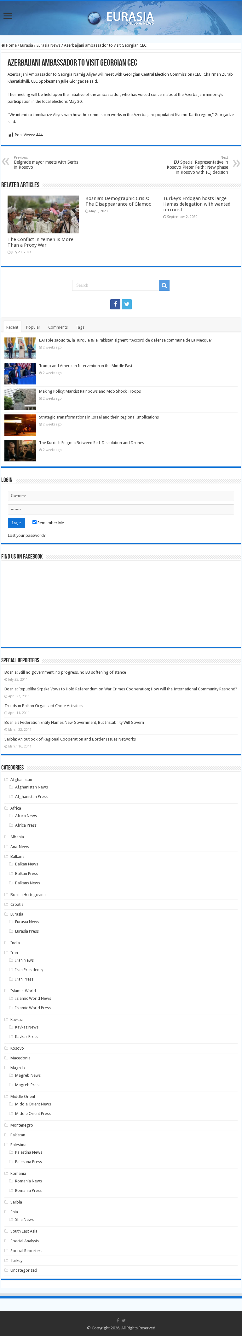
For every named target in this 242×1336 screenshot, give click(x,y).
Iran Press (24, 979)
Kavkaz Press (26, 1036)
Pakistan (17, 1135)
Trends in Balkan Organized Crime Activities (43, 705)
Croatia (17, 904)
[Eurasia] (121, 16)
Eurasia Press (27, 931)
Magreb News (28, 1075)
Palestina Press (28, 1161)
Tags (80, 327)
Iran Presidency (29, 969)
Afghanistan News (31, 787)
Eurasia (26, 45)
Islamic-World (23, 990)
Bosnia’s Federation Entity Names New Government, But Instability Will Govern (74, 722)
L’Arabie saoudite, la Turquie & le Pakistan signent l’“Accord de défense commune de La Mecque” (125, 340)
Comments (58, 327)
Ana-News (19, 846)
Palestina (18, 1144)
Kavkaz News (26, 1027)
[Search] (164, 285)
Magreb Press (27, 1084)
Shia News (24, 1219)
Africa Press (26, 825)
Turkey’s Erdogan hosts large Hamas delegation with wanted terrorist (196, 204)
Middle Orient (22, 1096)
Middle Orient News (33, 1104)
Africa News (26, 815)
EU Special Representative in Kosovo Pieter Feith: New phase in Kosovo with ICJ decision (197, 165)
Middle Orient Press (33, 1113)
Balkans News (27, 883)
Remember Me (50, 522)
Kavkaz (16, 1019)
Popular (33, 327)
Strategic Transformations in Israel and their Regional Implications (99, 417)
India (15, 942)
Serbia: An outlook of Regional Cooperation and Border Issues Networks (70, 739)
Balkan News (26, 864)
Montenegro (21, 1125)
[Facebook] (115, 304)
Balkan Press (26, 873)
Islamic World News (33, 998)
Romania (18, 1173)
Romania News (28, 1181)
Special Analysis (24, 1241)
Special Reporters (26, 1250)
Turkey (16, 1260)
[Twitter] (127, 304)
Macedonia (20, 1058)
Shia (14, 1212)
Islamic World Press (33, 1007)
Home (11, 45)
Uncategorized (23, 1270)
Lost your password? (27, 535)
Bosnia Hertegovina (28, 894)
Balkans (17, 856)
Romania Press (28, 1190)
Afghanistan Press (31, 796)
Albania (17, 837)
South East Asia (23, 1231)
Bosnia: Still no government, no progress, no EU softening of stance (65, 672)
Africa (15, 808)
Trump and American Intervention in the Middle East (85, 365)
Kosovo (17, 1048)
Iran (14, 952)
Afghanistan (21, 779)
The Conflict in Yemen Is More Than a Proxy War (40, 242)
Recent (12, 327)
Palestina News (28, 1152)
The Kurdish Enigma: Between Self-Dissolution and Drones (91, 442)
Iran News (24, 960)
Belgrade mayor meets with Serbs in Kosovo (46, 162)
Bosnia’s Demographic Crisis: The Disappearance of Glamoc (118, 201)
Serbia (16, 1202)
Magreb (17, 1067)
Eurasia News (48, 45)
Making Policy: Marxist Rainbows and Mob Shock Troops (90, 391)
